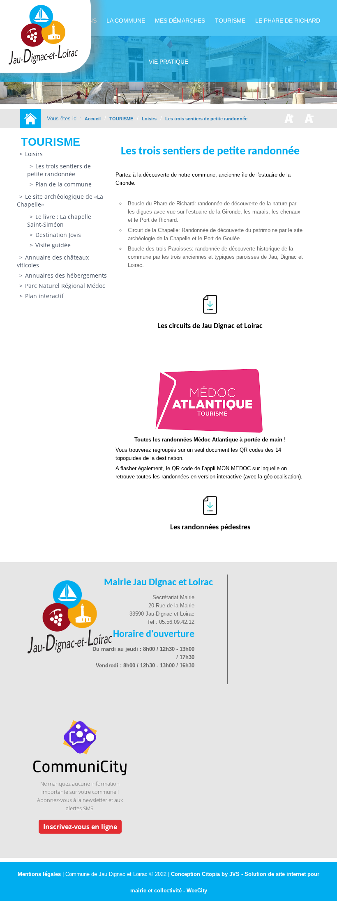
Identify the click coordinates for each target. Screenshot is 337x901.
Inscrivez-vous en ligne (80, 826)
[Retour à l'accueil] (30, 118)
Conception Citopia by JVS (205, 874)
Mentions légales (40, 874)
